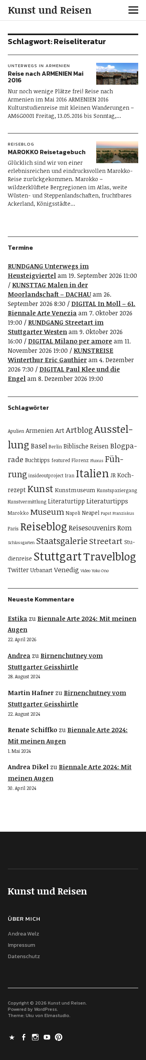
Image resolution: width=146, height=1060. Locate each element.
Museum (47, 511)
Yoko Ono (100, 570)
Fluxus (97, 460)
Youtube (48, 1036)
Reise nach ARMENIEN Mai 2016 (45, 77)
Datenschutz (24, 956)
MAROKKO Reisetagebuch (47, 152)
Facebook (24, 1036)
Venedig (66, 569)
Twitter (18, 570)
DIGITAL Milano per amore (70, 341)
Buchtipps (37, 460)
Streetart (106, 540)
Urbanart (41, 570)
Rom (124, 527)
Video (85, 570)
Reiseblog (21, 144)
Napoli (73, 513)
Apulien (16, 431)
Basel (39, 445)
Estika (17, 618)
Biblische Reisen (86, 446)
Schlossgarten (21, 542)
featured (60, 460)
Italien (92, 473)
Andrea (19, 655)
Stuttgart (57, 556)
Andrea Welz (23, 934)
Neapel (90, 512)
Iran (69, 475)
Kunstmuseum (75, 490)
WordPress (45, 1009)
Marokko (18, 513)
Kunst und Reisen (49, 9)
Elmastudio (56, 1015)
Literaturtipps (107, 500)
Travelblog (109, 556)
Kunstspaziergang (117, 490)
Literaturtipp (66, 501)
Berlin (55, 446)
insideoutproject (45, 475)
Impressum (21, 945)
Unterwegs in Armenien (39, 65)
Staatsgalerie (62, 541)
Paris (13, 528)
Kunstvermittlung (27, 501)
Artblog (79, 429)
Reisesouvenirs (92, 527)
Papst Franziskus (117, 513)
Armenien (40, 430)
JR (113, 475)
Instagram (36, 1036)
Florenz (80, 460)
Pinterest (59, 1036)
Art (59, 430)
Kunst (40, 488)
